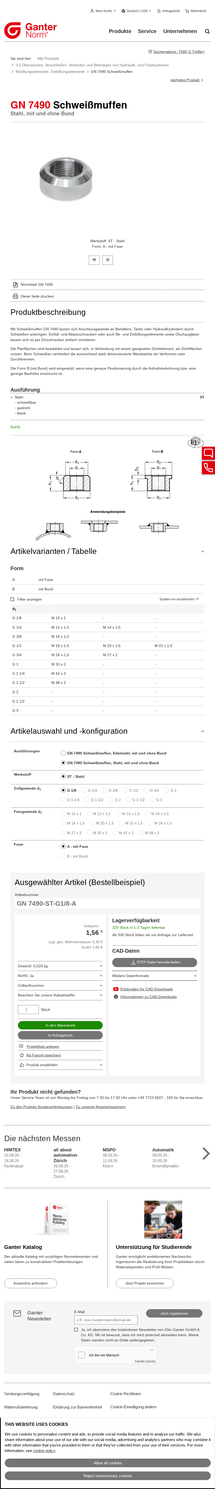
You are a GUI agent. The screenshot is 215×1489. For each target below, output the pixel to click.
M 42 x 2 (126, 833)
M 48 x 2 (152, 833)
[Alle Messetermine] (206, 1152)
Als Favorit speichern (43, 1055)
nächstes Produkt (185, 80)
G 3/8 (113, 790)
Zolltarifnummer (31, 985)
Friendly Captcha (145, 1361)
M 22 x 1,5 (134, 823)
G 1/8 (71, 790)
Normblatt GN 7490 (37, 284)
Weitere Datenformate (130, 976)
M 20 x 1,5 (105, 823)
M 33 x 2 (100, 833)
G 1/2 (133, 790)
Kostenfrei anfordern (31, 1283)
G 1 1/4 (73, 800)
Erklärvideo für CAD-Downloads (146, 989)
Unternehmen (180, 31)
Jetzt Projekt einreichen (144, 1283)
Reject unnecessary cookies (107, 1476)
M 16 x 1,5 (160, 814)
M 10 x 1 (74, 814)
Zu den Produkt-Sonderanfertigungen (41, 1107)
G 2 (118, 800)
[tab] (94, 259)
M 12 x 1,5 (102, 814)
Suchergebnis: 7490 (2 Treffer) (179, 52)
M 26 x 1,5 (163, 823)
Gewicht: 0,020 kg (33, 966)
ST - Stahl (75, 776)
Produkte (120, 31)
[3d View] (196, 442)
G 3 (159, 800)
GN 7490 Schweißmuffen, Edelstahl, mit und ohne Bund (116, 753)
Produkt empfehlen (42, 1065)
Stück (45, 1009)
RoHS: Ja (26, 976)
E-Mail (79, 1312)
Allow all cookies (108, 1463)
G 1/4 (92, 790)
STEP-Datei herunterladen (158, 962)
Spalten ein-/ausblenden (177, 599)
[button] (103, 11)
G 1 (174, 790)
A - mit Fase (77, 846)
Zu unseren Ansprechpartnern (101, 1107)
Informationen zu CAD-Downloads (148, 997)
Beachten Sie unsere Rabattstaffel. (47, 995)
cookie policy (44, 1450)
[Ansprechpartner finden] (208, 453)
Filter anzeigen (29, 599)
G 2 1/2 (138, 800)
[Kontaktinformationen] (208, 467)
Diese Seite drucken (37, 296)
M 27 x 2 (74, 833)
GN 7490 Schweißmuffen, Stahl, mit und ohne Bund (113, 763)
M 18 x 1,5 (76, 823)
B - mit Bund (77, 856)
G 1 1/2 (97, 800)
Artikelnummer (27, 895)
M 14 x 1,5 (131, 814)
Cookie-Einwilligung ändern (133, 1407)
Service (147, 31)
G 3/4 (154, 790)
